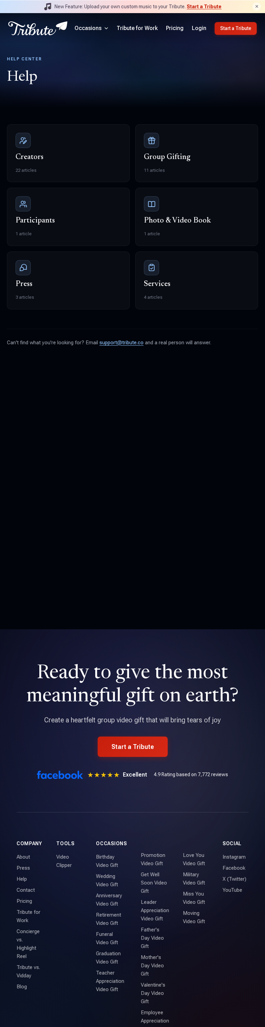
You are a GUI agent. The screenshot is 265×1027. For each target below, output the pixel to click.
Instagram (234, 857)
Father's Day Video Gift (152, 938)
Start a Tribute (204, 6)
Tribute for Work (137, 28)
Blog (22, 987)
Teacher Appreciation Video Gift (110, 981)
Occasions (88, 28)
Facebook (234, 868)
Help (22, 879)
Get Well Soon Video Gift (154, 882)
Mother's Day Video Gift (152, 965)
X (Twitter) (234, 879)
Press (23, 868)
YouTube (232, 890)
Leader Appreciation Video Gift (155, 910)
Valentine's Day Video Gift (153, 993)
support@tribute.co (121, 342)
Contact (26, 890)
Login (199, 28)
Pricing (175, 28)
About (23, 857)
